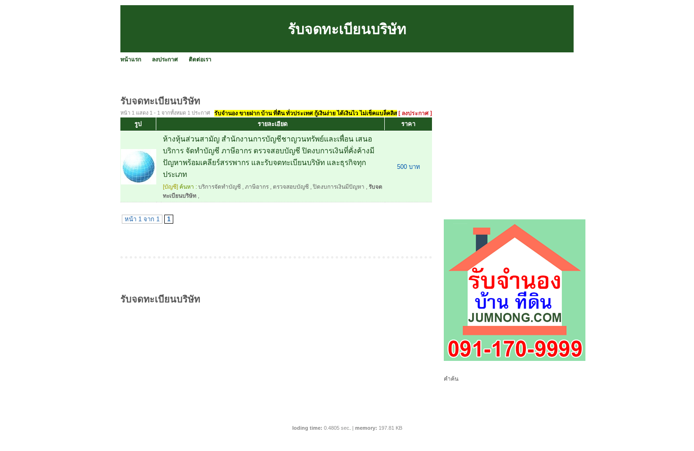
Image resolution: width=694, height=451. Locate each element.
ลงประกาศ (165, 59)
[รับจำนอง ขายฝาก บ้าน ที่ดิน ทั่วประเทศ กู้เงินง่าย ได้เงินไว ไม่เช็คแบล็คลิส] (514, 359)
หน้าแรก (130, 59)
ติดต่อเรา (200, 59)
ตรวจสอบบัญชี (291, 187)
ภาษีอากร (257, 187)
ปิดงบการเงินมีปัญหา (338, 187)
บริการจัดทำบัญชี (219, 187)
